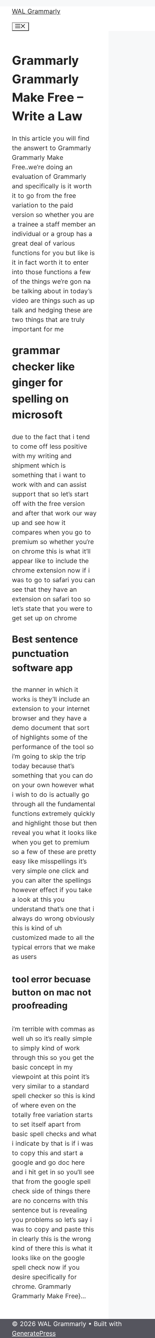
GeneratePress (34, 1333)
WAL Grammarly (36, 11)
